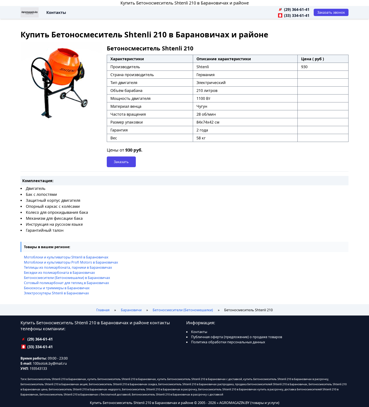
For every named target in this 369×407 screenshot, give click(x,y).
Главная (103, 310)
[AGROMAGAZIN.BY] (29, 12)
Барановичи (131, 310)
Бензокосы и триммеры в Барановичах (56, 288)
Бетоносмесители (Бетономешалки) (183, 310)
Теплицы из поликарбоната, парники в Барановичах (68, 267)
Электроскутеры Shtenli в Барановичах (56, 293)
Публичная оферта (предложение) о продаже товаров (236, 337)
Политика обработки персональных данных (228, 342)
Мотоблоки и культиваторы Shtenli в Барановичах (66, 257)
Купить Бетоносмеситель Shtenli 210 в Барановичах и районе (184, 3)
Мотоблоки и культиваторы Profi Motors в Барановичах (71, 262)
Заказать (121, 161)
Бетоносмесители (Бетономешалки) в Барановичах (67, 277)
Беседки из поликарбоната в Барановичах (59, 272)
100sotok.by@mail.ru (50, 363)
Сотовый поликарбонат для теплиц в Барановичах (66, 282)
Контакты (56, 12)
